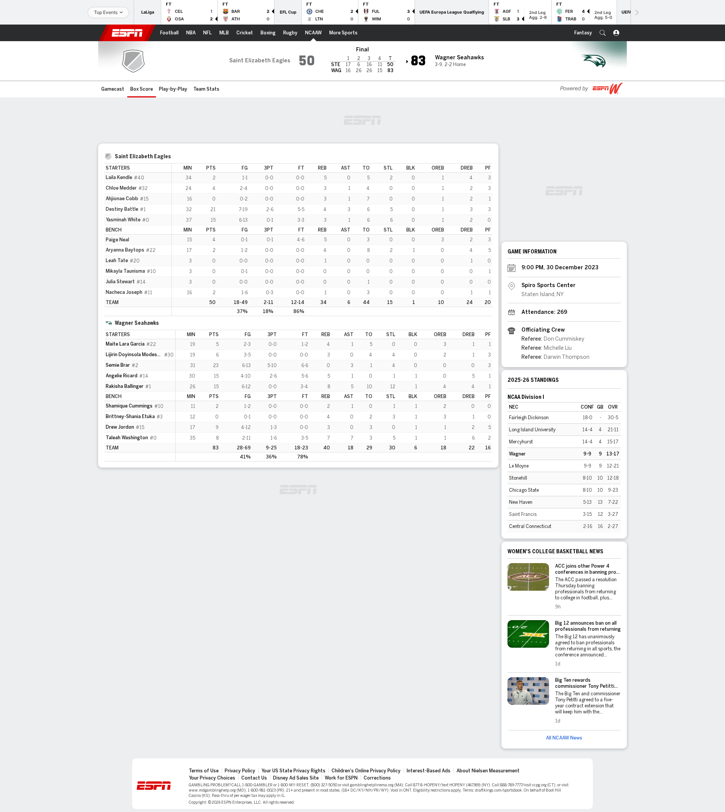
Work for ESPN (341, 778)
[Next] (636, 12)
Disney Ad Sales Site (296, 778)
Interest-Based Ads (428, 770)
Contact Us (254, 778)
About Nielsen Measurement (488, 770)
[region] (332, 239)
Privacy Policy (240, 770)
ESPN (127, 33)
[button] (603, 33)
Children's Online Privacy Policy (366, 770)
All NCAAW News (564, 738)
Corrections (377, 778)
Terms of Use (204, 770)
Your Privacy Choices (212, 778)
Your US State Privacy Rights (293, 770)
